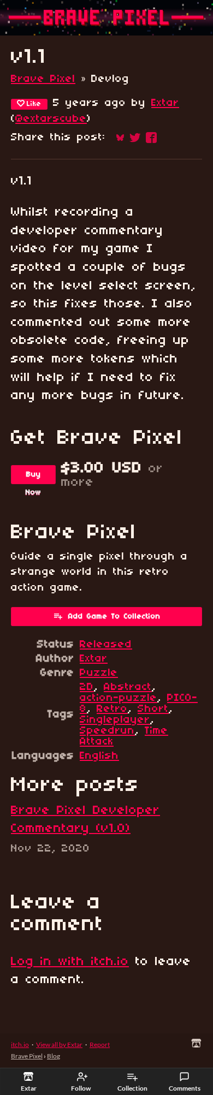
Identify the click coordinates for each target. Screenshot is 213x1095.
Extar (165, 103)
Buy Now (34, 477)
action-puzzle (118, 698)
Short (153, 709)
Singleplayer (115, 720)
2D (87, 687)
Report (100, 1044)
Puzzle (99, 673)
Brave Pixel (43, 79)
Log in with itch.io (70, 961)
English (99, 756)
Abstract (128, 687)
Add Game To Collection (114, 616)
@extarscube (51, 119)
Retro (112, 709)
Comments (184, 1088)
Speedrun (107, 730)
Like (34, 104)
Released (106, 644)
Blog (53, 1056)
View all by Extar (59, 1044)
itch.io (20, 1044)
